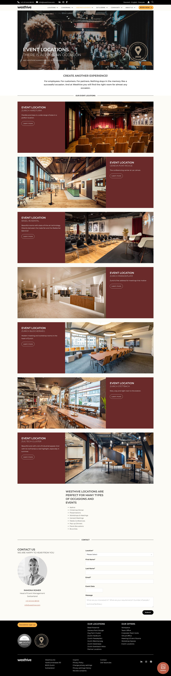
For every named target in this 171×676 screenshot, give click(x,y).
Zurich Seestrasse (94, 644)
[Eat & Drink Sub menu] (107, 7)
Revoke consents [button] (79, 671)
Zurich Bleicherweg (95, 641)
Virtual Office (127, 636)
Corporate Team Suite (130, 633)
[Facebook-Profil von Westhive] (151, 661)
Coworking (65, 7)
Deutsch (126, 2)
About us (129, 7)
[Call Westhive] (18, 2)
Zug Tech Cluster (94, 633)
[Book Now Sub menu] (151, 7)
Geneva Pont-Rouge (95, 630)
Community (115, 7)
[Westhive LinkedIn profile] (60, 2)
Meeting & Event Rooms (131, 638)
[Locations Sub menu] (57, 7)
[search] (151, 2)
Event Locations (128, 644)
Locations (52, 7)
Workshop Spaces (129, 641)
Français (141, 2)
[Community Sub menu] (121, 7)
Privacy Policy (78, 663)
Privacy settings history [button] (82, 668)
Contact (103, 660)
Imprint (76, 660)
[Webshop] (148, 2)
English (134, 2)
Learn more (28, 123)
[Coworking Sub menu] (72, 7)
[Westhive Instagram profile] (64, 2)
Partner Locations (94, 649)
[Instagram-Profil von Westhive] (146, 661)
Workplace (126, 628)
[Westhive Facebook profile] (67, 2)
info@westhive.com (47, 2)
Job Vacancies (105, 663)
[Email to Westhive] (37, 2)
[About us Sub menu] (134, 7)
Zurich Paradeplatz (94, 638)
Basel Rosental (93, 628)
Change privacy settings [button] (82, 665)
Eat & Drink (100, 7)
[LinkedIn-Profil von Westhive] (141, 661)
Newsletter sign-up (27, 625)
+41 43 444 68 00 (27, 2)
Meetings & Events (83, 7)
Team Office (126, 630)
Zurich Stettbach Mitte (96, 646)
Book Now (145, 7)
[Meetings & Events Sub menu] (92, 7)
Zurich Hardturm (94, 636)
